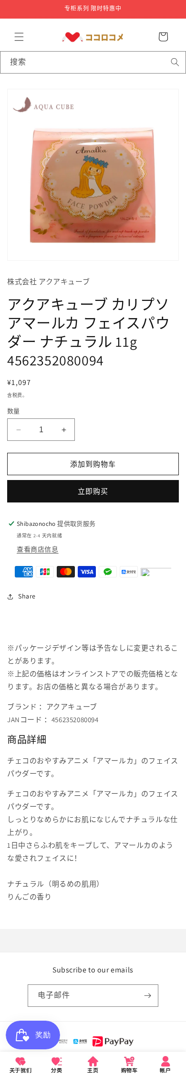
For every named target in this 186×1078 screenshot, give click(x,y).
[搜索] (175, 62)
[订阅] (147, 995)
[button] (19, 36)
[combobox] (93, 62)
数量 (13, 411)
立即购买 (93, 491)
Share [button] (27, 596)
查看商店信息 (38, 549)
